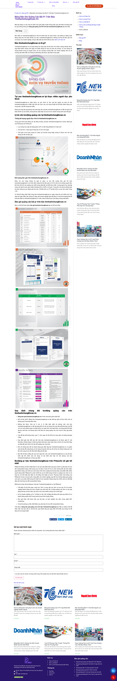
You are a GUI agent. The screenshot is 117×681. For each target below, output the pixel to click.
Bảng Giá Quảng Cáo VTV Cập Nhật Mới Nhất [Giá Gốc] (88, 101)
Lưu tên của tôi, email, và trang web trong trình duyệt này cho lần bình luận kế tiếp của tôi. (41, 574)
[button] (53, 519)
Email (16, 560)
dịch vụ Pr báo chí (60, 39)
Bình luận (17, 533)
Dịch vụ (65, 2)
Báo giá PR (76, 2)
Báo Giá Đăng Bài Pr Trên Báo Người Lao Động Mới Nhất (88, 136)
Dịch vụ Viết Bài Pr (84, 22)
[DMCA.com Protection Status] (18, 677)
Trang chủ (30, 2)
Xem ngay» (16, 618)
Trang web (17, 567)
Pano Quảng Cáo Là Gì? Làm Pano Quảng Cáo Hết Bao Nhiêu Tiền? (88, 240)
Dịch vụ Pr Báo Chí (84, 16)
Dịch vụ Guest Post (85, 19)
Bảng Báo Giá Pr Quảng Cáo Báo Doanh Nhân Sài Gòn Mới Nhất (87, 169)
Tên (15, 554)
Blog (53, 6)
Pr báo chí (40, 2)
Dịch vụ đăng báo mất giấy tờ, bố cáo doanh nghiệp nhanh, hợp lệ (89, 67)
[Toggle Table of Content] (25, 31)
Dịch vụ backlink (54, 2)
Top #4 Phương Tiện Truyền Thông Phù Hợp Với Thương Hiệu (88, 205)
